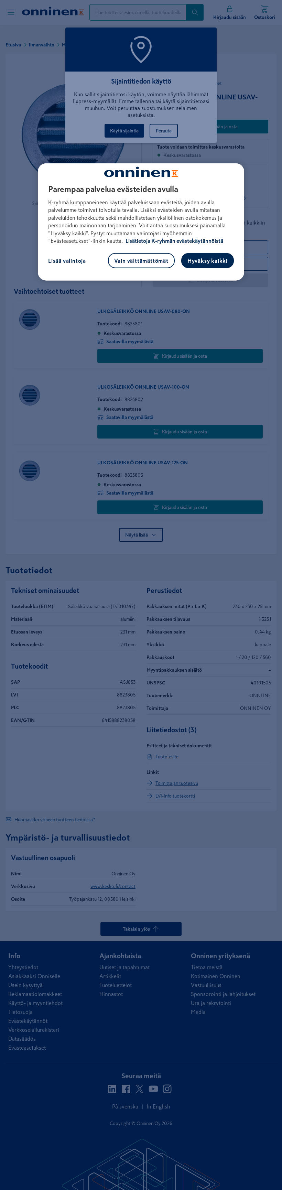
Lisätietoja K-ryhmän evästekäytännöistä (173, 241)
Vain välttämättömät (141, 260)
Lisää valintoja (67, 260)
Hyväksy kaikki (207, 260)
